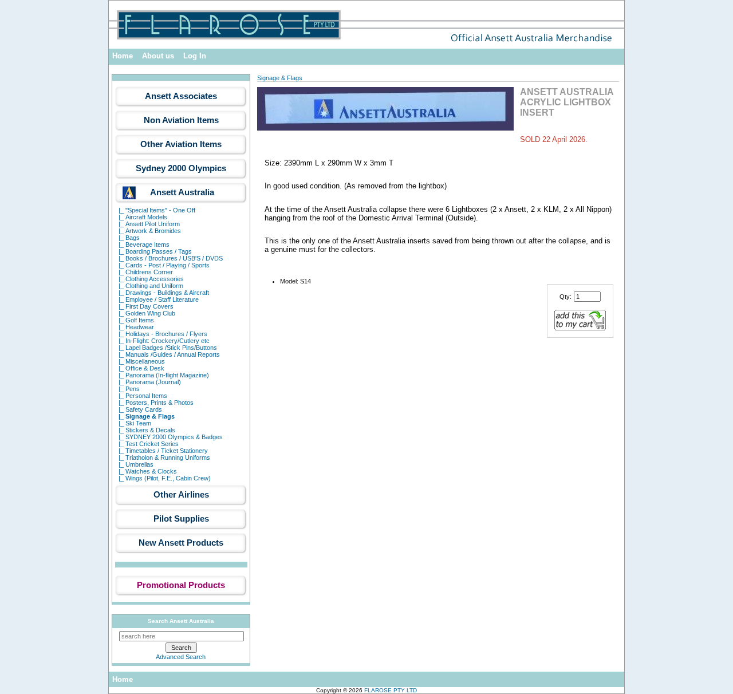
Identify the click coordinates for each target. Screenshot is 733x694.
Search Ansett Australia (181, 621)
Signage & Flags (279, 77)
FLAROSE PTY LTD (390, 690)
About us (158, 56)
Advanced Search (181, 656)
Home (122, 56)
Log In (194, 56)
